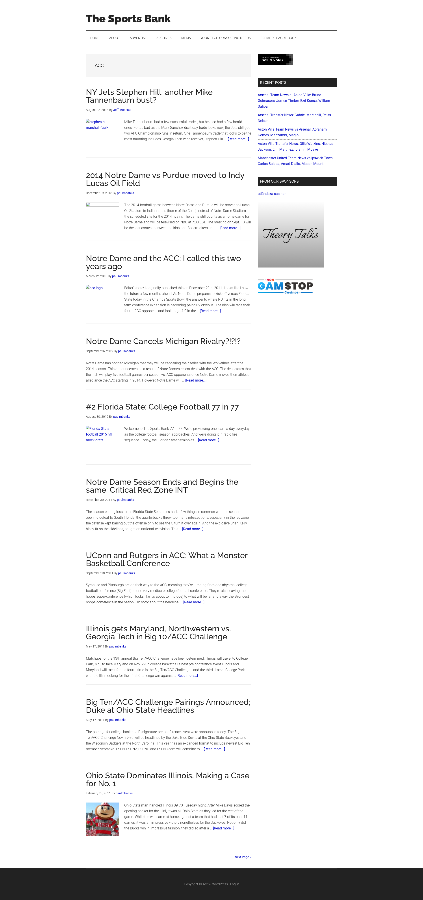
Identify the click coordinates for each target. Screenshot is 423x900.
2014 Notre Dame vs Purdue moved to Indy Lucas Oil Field (165, 179)
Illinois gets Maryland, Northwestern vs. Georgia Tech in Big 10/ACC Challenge (158, 632)
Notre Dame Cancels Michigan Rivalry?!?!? (163, 341)
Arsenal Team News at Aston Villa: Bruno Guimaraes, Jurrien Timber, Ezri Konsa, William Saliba (294, 101)
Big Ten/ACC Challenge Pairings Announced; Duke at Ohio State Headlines (168, 706)
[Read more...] (238, 139)
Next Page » (243, 857)
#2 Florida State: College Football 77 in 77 (162, 406)
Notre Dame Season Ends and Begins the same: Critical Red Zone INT (162, 485)
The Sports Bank (128, 18)
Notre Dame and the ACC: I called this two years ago (163, 262)
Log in (234, 884)
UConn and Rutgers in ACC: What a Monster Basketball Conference (166, 559)
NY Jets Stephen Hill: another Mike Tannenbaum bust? (149, 96)
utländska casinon (272, 194)
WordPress (220, 884)
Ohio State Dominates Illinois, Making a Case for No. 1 (167, 779)
